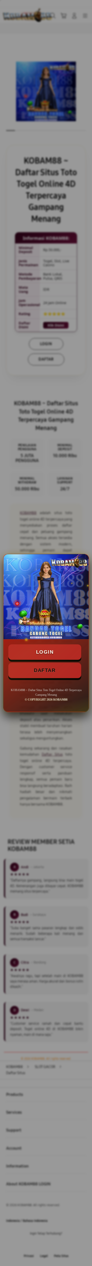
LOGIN (45, 652)
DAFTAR (44, 670)
